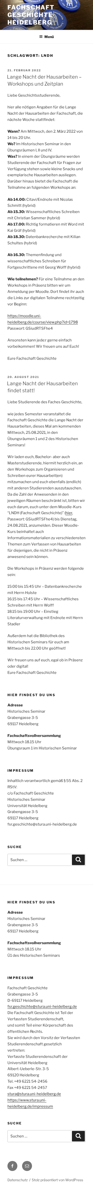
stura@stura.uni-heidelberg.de (34, 1094)
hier (68, 513)
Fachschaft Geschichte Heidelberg (31, 15)
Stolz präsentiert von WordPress (57, 1180)
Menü (49, 37)
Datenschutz (17, 1180)
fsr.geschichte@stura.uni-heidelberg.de (42, 1006)
